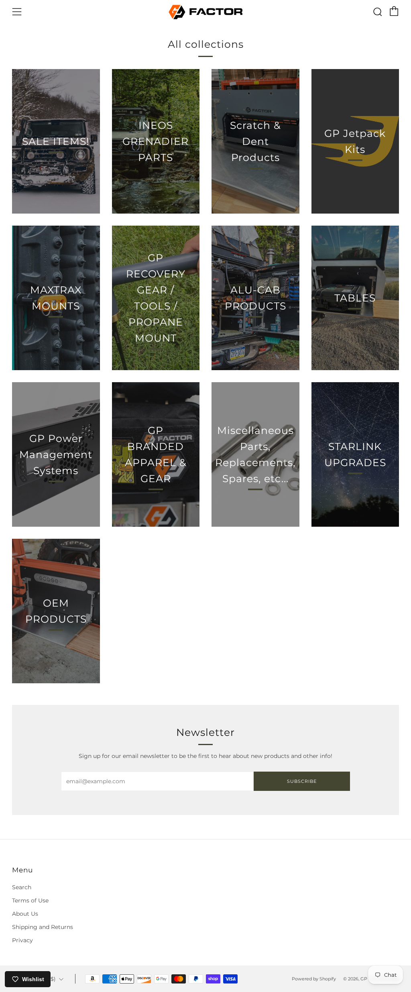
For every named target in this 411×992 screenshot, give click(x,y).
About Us (25, 913)
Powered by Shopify (314, 979)
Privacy (22, 940)
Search (21, 887)
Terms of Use (30, 900)
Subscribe (302, 781)
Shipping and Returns (42, 927)
